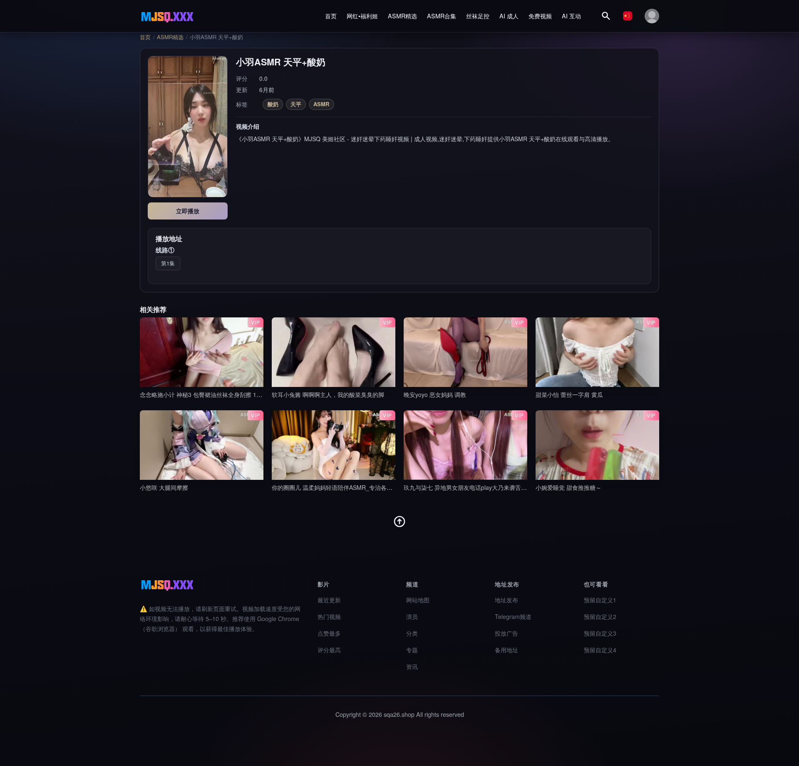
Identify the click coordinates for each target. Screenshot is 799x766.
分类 (412, 633)
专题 (412, 649)
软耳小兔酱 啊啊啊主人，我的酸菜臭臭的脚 (328, 394)
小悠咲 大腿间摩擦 (164, 487)
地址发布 (506, 599)
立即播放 (187, 211)
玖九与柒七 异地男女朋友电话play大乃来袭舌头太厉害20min (482, 487)
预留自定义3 (600, 633)
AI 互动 (571, 15)
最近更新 (329, 599)
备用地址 (506, 649)
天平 (295, 104)
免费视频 (540, 15)
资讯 (412, 666)
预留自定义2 (600, 616)
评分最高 (329, 649)
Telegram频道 (513, 616)
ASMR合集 (441, 15)
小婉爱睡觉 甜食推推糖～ (568, 487)
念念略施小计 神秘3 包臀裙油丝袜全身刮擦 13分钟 (205, 394)
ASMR (321, 104)
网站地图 (417, 599)
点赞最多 (329, 633)
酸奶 (273, 104)
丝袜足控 (477, 15)
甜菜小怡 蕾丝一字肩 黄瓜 (569, 394)
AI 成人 (509, 15)
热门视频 (329, 616)
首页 (331, 15)
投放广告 (506, 633)
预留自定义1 (600, 599)
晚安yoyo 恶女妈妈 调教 (435, 394)
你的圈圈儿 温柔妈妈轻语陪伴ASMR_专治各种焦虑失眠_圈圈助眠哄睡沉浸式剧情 (377, 487)
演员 (412, 616)
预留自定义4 (600, 649)
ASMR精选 (402, 15)
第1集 (168, 263)
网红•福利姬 (362, 15)
